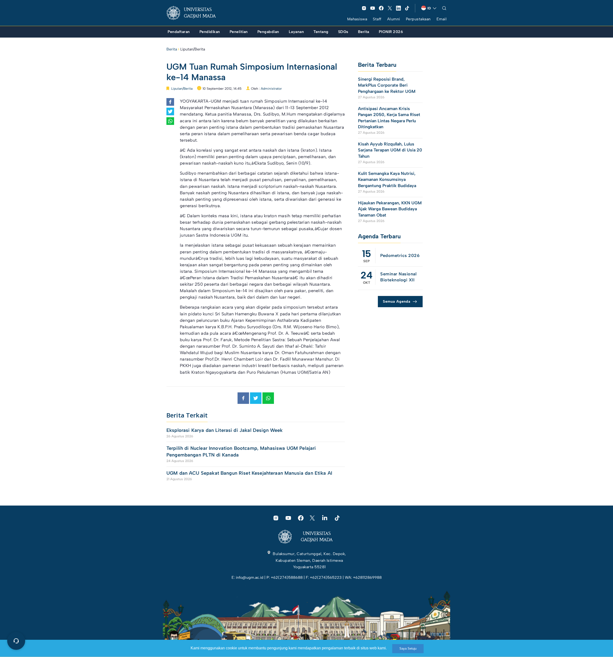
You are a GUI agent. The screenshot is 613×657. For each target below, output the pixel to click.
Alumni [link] (393, 19)
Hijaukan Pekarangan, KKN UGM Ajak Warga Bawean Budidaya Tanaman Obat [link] (390, 208)
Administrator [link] (271, 89)
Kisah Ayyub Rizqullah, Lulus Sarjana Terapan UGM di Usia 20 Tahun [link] (390, 150)
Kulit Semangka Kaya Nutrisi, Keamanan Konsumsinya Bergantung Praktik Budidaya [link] (387, 179)
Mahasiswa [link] (357, 19)
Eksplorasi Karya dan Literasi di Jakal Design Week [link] (225, 430)
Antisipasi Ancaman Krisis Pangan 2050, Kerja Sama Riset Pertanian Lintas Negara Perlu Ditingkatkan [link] (389, 117)
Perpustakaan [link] (418, 19)
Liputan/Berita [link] (192, 49)
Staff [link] (377, 19)
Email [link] (442, 19)
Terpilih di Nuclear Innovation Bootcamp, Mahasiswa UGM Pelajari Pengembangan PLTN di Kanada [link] (241, 451)
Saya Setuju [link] (407, 648)
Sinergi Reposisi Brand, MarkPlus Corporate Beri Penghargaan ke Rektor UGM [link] (386, 85)
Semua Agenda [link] (396, 301)
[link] (194, 13)
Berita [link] (171, 49)
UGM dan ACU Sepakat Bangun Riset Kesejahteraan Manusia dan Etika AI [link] (249, 473)
